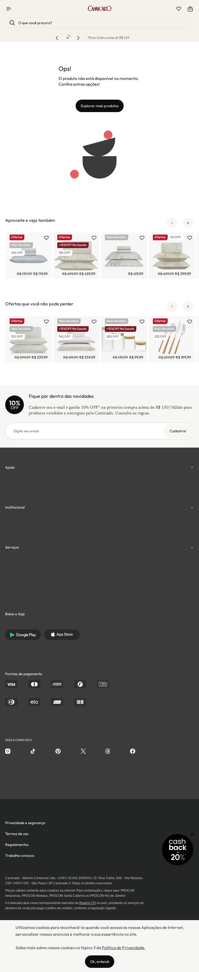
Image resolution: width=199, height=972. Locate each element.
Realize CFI (87, 903)
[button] (172, 223)
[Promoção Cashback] (177, 849)
